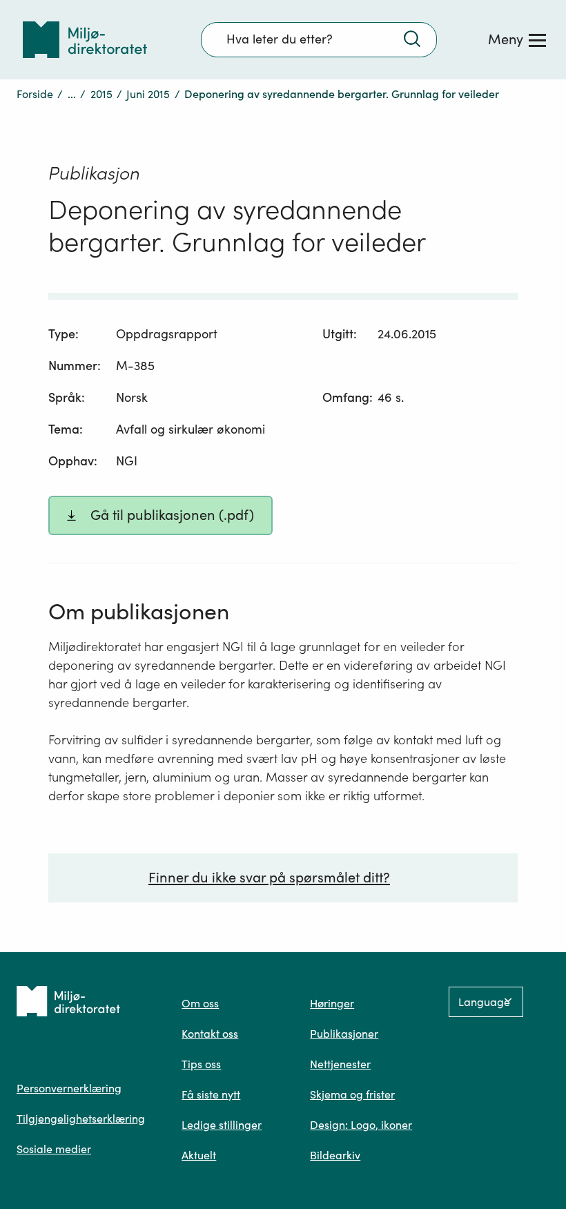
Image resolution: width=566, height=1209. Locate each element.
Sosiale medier (54, 1149)
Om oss (200, 1003)
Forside (35, 94)
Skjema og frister (352, 1094)
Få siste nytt (211, 1094)
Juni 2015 (148, 94)
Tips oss (201, 1064)
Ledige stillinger (222, 1125)
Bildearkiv (335, 1155)
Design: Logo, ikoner (361, 1125)
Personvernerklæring (69, 1088)
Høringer (332, 1003)
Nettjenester (340, 1064)
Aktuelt (199, 1155)
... (72, 94)
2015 (101, 94)
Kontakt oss (210, 1034)
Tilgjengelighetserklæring (81, 1118)
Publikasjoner (344, 1034)
